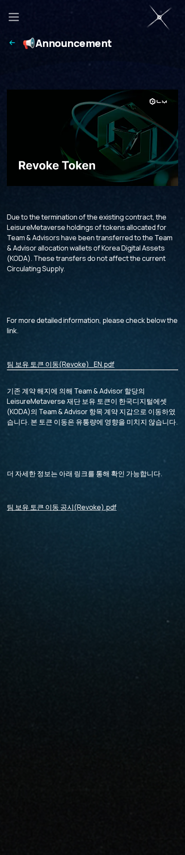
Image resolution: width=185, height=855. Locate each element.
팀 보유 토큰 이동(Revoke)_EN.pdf (60, 364)
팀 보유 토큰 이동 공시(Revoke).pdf (62, 507)
